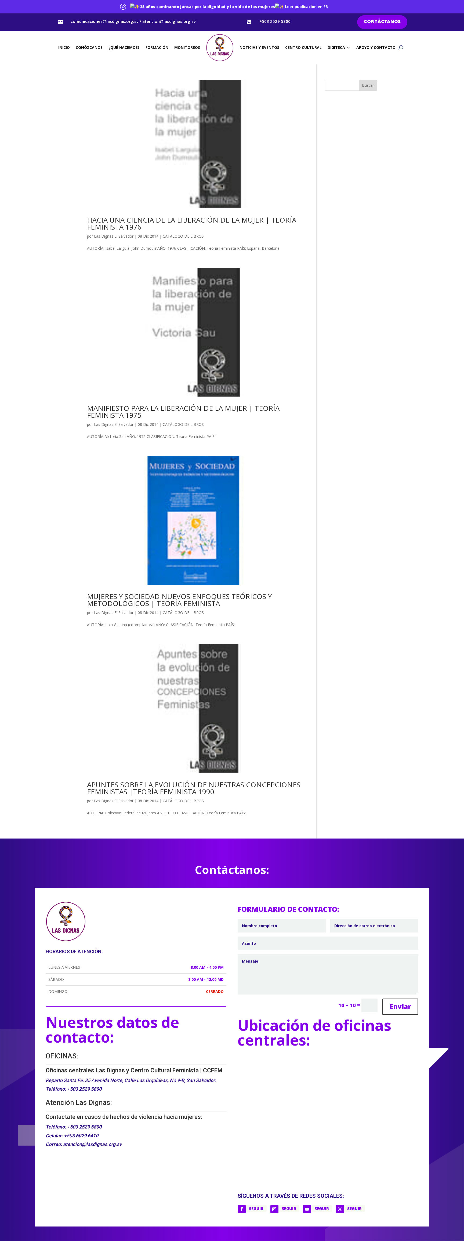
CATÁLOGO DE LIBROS (183, 236)
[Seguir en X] (340, 1209)
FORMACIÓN (157, 47)
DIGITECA (336, 47)
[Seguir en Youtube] (307, 1209)
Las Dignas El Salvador (113, 236)
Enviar (400, 1006)
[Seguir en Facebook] (242, 1209)
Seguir (256, 1208)
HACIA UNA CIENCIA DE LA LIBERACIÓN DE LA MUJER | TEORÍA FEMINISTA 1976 (191, 223)
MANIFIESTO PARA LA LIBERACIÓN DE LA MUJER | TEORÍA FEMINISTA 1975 (183, 411)
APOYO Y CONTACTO (376, 47)
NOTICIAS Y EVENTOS (259, 47)
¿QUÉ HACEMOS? (124, 47)
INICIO (64, 47)
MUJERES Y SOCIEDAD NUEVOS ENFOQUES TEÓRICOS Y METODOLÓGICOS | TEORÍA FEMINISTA (179, 600)
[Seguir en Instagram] (274, 1209)
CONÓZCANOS (89, 47)
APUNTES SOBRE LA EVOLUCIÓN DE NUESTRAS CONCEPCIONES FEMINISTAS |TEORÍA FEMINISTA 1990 (193, 788)
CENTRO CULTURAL (303, 47)
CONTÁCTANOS (382, 22)
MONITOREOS (187, 47)
